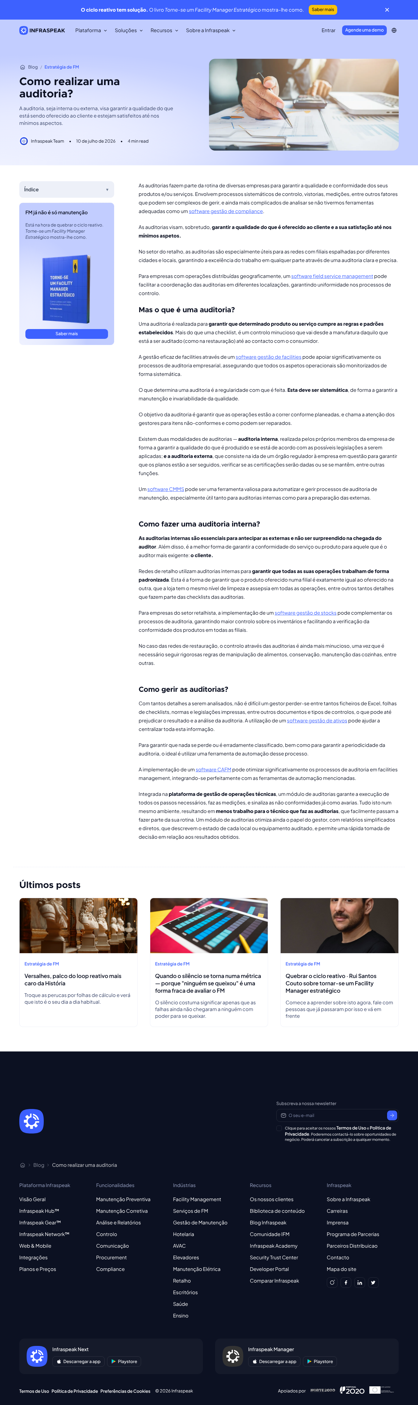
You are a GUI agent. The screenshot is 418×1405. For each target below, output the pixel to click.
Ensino (180, 1315)
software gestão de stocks (305, 612)
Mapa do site (341, 1269)
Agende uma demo (364, 30)
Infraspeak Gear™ (40, 1222)
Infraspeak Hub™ (39, 1211)
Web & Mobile (35, 1245)
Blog (33, 67)
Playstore (127, 1361)
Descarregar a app (82, 1361)
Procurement (111, 1257)
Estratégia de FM (62, 67)
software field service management (332, 276)
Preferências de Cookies (125, 1391)
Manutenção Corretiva (122, 1211)
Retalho (182, 1280)
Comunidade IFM (270, 1234)
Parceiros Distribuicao (352, 1245)
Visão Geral (32, 1199)
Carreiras (337, 1211)
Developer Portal (269, 1269)
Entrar (328, 30)
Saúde (180, 1304)
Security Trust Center (274, 1257)
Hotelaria (183, 1234)
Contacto (338, 1257)
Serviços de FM (190, 1211)
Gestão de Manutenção (200, 1222)
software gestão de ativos (317, 720)
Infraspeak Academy (274, 1245)
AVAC (179, 1245)
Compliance (110, 1269)
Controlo (106, 1234)
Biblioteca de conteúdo (277, 1211)
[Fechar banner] (387, 9)
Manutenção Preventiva (123, 1199)
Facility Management (197, 1199)
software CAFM (213, 769)
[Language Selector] (394, 30)
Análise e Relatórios (118, 1222)
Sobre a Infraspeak (348, 1199)
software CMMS (166, 489)
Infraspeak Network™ (44, 1234)
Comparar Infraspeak (274, 1280)
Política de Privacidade (75, 1391)
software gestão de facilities (268, 357)
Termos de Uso (351, 1128)
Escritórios (185, 1292)
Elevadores (186, 1257)
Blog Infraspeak (268, 1222)
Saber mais (323, 9)
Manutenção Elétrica (196, 1269)
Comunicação (112, 1245)
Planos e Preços (37, 1269)
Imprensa (338, 1222)
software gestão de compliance (226, 211)
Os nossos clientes (272, 1199)
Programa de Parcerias (353, 1234)
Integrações (33, 1257)
